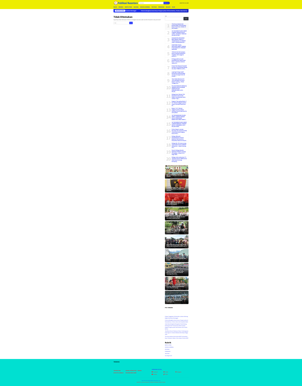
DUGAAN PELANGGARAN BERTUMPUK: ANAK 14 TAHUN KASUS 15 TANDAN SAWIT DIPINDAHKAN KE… (179, 40)
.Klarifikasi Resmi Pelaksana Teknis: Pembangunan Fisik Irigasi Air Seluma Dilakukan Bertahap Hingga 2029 (176, 332)
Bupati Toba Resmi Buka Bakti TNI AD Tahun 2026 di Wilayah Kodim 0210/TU (176, 245)
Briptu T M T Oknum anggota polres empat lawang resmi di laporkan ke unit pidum (179, 110)
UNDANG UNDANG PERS (131, 370)
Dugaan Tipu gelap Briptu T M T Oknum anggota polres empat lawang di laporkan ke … (179, 103)
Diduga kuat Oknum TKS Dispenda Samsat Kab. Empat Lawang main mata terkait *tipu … (178, 96)
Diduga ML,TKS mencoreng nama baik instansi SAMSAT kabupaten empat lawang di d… (179, 145)
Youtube (155, 374)
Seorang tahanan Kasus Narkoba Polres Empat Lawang (175, 287)
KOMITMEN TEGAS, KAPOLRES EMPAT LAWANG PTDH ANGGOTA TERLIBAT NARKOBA (179, 47)
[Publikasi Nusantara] (125, 3)
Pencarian (166, 3)
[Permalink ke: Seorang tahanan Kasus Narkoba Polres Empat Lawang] (177, 283)
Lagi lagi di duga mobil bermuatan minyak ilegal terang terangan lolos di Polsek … (178, 74)
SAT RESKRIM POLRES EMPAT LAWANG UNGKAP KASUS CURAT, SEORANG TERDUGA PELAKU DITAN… (179, 33)
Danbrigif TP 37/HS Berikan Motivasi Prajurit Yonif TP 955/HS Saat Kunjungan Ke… (176, 300)
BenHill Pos (139, 382)
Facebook (155, 372)
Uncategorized (168, 355)
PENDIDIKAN (167, 351)
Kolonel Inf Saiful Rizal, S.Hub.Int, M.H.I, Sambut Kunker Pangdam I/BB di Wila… (176, 258)
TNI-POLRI (167, 353)
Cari (166, 16)
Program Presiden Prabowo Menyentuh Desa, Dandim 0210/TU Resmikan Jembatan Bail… (175, 217)
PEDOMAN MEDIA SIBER (131, 373)
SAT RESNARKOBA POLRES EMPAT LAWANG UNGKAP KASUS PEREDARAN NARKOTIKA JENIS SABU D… (179, 117)
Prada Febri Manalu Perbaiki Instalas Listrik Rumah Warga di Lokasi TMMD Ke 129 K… (179, 67)
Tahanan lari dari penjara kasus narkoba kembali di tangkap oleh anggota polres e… (178, 54)
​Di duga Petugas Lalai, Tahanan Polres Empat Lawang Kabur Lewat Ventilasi (175, 189)
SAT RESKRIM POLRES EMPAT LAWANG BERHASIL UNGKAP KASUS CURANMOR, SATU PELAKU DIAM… (179, 124)
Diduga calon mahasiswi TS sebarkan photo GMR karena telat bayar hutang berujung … (179, 159)
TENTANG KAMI (117, 370)
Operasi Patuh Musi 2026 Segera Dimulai (175, 175)
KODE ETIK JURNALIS (118, 373)
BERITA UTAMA (168, 345)
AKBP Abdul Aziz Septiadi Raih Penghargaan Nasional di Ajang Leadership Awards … (174, 203)
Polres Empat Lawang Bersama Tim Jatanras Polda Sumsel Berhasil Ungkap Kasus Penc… (179, 131)
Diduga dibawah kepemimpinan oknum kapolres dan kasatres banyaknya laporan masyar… (179, 138)
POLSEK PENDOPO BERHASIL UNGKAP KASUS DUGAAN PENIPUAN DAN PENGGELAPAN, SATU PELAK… (179, 88)
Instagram (179, 372)
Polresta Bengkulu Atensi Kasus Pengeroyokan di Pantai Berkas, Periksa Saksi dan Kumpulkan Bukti (138, 10)
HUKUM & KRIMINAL (169, 347)
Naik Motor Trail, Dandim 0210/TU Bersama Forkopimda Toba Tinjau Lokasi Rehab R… (175, 231)
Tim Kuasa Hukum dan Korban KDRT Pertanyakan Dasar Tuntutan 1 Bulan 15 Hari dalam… (179, 26)
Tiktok (166, 374)
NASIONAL (167, 349)
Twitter (166, 372)
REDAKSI (140, 370)
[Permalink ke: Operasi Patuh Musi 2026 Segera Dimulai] (177, 172)
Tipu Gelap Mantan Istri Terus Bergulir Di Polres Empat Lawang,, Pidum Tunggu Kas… (178, 81)
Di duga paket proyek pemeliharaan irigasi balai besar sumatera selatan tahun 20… (179, 61)
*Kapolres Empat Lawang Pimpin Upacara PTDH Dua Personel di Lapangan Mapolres (175, 272)
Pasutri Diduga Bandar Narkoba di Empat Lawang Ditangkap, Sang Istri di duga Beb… (179, 152)
